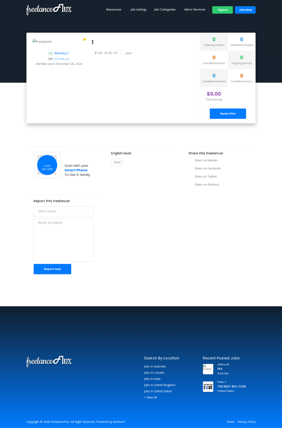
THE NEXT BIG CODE (231, 386)
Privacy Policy (246, 421)
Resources (113, 9)
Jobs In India (152, 378)
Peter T (221, 382)
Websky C (61, 53)
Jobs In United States (158, 391)
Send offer (228, 114)
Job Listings (138, 9)
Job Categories (164, 9)
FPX (219, 369)
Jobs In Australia (155, 366)
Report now (52, 269)
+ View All (150, 397)
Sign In (222, 10)
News (231, 421)
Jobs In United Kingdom (159, 385)
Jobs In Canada (154, 372)
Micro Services (195, 9)
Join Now (245, 10)
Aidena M (223, 364)
